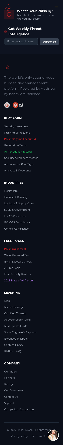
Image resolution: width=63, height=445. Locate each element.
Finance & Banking (15, 197)
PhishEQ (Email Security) (20, 139)
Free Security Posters (17, 274)
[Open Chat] (53, 435)
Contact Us (11, 396)
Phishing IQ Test (15, 249)
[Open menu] (57, 8)
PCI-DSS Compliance (17, 222)
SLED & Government (17, 209)
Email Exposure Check (17, 261)
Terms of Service (42, 436)
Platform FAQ (12, 351)
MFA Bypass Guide (15, 326)
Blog (7, 300)
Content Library (13, 345)
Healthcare (11, 190)
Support (9, 403)
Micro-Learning (13, 307)
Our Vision (10, 371)
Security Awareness (16, 126)
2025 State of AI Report (18, 280)
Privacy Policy (19, 436)
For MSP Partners (15, 216)
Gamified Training (15, 313)
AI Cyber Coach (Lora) (17, 319)
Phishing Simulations (17, 132)
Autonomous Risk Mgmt (19, 164)
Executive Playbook (16, 338)
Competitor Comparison (19, 409)
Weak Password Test (17, 255)
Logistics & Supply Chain (19, 203)
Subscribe (49, 41)
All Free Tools (12, 268)
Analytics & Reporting (17, 170)
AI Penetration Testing (18, 151)
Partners (9, 378)
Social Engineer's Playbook (20, 332)
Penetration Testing (16, 145)
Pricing (8, 384)
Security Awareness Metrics (21, 158)
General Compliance (16, 228)
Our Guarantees (13, 390)
